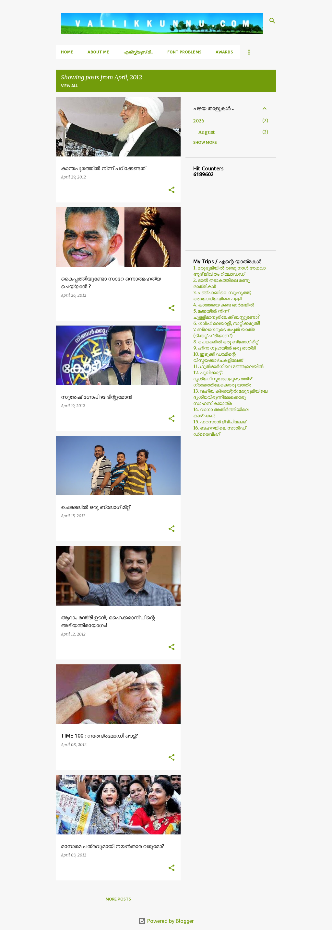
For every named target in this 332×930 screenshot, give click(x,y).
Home (67, 52)
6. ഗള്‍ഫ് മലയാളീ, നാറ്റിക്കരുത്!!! (227, 323)
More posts (118, 899)
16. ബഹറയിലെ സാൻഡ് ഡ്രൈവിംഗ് (219, 431)
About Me (98, 52)
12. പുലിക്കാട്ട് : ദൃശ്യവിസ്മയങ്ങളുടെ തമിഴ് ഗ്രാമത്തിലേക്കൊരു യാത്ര (222, 379)
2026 (198, 121)
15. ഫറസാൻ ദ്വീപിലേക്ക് (219, 422)
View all (69, 86)
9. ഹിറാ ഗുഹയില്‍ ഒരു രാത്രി (224, 348)
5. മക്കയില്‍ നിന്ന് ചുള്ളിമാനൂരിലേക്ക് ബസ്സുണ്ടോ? (226, 314)
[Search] (272, 21)
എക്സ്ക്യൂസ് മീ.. (138, 52)
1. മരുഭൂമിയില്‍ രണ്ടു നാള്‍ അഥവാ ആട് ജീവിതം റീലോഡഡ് (229, 271)
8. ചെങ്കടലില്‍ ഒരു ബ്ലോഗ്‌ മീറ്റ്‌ (225, 342)
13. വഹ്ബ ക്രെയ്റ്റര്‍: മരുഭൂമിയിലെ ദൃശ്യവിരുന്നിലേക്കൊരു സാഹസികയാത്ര (230, 397)
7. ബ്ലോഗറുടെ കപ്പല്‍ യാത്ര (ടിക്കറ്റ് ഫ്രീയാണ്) (224, 333)
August (206, 132)
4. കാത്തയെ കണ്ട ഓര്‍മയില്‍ (223, 305)
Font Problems (184, 52)
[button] (171, 190)
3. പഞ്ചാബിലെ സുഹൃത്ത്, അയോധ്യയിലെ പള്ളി (222, 296)
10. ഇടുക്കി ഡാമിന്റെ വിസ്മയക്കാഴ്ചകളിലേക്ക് (218, 357)
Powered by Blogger (170, 921)
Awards (224, 52)
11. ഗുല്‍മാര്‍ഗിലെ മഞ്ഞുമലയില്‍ (228, 366)
